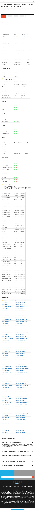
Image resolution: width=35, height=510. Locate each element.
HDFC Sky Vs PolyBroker (6, 317)
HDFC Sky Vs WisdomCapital (6, 357)
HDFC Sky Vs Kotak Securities (6, 387)
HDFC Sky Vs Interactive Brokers (7, 389)
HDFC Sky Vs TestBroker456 (6, 319)
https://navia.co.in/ (25, 36)
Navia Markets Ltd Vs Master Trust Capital (21, 385)
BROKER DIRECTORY (9, 486)
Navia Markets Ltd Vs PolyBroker (20, 317)
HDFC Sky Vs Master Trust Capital (7, 385)
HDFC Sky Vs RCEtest (5, 302)
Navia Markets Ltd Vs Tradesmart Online (21, 428)
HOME (3, 486)
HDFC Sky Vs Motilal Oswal (6, 419)
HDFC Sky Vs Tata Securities (6, 366)
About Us (19, 486)
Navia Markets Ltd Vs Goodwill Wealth (21, 336)
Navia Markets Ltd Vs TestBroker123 (21, 321)
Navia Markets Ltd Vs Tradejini (20, 364)
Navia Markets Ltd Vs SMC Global (20, 370)
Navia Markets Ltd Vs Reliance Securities (21, 381)
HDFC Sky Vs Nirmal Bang (6, 383)
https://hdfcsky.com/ (17, 36)
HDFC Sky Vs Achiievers (6, 415)
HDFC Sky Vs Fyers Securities (6, 402)
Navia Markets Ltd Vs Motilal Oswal (20, 419)
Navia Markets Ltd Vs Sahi (19, 323)
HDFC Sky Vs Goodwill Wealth (6, 336)
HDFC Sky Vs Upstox (5, 430)
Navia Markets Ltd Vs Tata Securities (21, 366)
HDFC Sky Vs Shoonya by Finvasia (7, 338)
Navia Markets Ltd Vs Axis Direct (20, 351)
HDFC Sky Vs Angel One (5, 417)
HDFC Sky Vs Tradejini (5, 364)
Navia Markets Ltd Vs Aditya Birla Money (21, 413)
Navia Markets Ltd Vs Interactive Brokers (21, 389)
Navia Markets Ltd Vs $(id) (19, 308)
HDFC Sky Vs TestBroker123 (6, 321)
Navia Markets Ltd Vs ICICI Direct (20, 421)
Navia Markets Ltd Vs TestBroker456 (21, 319)
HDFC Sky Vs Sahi (5, 323)
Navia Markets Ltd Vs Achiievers (20, 415)
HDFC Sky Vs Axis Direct (6, 351)
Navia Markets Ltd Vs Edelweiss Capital (21, 404)
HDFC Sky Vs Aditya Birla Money (7, 413)
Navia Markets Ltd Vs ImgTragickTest (21, 306)
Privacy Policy (30, 486)
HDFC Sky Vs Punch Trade (6, 325)
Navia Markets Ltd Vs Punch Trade (20, 325)
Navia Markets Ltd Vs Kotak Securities (21, 387)
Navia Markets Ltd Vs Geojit (19, 400)
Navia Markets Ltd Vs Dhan (19, 334)
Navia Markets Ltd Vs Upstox (19, 430)
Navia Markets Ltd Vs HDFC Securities (21, 398)
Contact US (24, 486)
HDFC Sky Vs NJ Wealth (5, 340)
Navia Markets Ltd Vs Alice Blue (20, 353)
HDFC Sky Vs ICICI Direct (6, 421)
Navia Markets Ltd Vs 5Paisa (19, 355)
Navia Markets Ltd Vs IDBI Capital (20, 396)
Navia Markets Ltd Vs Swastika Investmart (22, 368)
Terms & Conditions (17, 487)
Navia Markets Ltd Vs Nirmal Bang (20, 383)
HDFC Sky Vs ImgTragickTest (6, 306)
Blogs (15, 486)
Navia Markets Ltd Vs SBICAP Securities (21, 372)
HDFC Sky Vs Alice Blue (5, 353)
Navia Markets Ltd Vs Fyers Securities (21, 402)
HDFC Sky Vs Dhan (5, 334)
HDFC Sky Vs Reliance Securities (7, 381)
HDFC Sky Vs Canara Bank (6, 349)
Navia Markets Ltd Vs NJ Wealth (20, 340)
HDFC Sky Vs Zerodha (5, 432)
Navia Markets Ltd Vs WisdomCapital (21, 357)
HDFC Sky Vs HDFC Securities (6, 398)
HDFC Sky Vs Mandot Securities (7, 332)
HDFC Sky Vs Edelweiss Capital (7, 404)
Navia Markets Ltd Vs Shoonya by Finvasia (21, 338)
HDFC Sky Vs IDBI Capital (6, 396)
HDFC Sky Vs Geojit (5, 400)
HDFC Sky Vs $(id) (5, 308)
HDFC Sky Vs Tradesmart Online (7, 428)
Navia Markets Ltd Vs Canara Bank (20, 349)
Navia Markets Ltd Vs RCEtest (20, 302)
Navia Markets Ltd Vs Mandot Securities (21, 332)
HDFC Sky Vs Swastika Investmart (7, 368)
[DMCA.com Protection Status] (17, 483)
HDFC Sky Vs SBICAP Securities (7, 372)
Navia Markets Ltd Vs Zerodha (20, 432)
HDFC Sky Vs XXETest (5, 304)
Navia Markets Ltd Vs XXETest (20, 304)
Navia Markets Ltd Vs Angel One (20, 417)
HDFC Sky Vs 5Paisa (5, 355)
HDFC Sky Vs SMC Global (6, 370)
